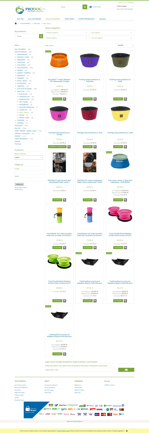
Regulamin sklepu (20, 392)
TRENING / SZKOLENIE (22, 133)
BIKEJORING (21, 60)
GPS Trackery (23, 102)
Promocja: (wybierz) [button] (97, 38)
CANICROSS (21, 62)
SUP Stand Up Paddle (24, 89)
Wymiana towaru (79, 390)
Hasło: (17, 176)
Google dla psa (24, 99)
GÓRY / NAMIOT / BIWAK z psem (26, 131)
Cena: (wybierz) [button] (95, 33)
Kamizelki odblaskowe (26, 107)
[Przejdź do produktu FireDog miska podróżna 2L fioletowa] (90, 64)
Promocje (18, 144)
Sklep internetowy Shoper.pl (74, 421)
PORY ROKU (19, 126)
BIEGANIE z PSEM (23, 57)
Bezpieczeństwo (19, 400)
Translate (130, 9)
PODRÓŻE (20, 78)
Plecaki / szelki (24, 118)
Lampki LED (23, 110)
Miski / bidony (24, 112)
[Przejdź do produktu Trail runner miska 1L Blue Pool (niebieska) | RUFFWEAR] (120, 165)
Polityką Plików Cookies (63, 431)
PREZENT (18, 136)
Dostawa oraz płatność (51, 385)
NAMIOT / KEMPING (24, 73)
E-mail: (17, 169)
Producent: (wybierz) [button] (52, 33)
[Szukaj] (85, 7)
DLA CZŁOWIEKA (20, 49)
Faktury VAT (48, 392)
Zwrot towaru (78, 387)
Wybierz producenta (20, 153)
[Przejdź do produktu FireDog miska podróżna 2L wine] (90, 117)
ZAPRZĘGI (20, 123)
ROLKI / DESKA (22, 81)
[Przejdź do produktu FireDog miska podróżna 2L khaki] (120, 64)
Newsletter (18, 390)
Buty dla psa (23, 94)
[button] (64, 99)
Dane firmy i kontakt (20, 385)
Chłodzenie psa (24, 97)
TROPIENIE (20, 120)
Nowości (17, 141)
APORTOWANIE (22, 54)
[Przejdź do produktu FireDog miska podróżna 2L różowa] (59, 117)
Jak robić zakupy (49, 390)
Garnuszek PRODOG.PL (21, 387)
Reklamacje (77, 385)
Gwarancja (77, 392)
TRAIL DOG (21, 91)
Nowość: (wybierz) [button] (51, 38)
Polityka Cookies (19, 395)
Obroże (21, 115)
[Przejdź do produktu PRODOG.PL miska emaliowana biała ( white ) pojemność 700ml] (90, 165)
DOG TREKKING (22, 68)
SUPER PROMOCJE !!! (21, 139)
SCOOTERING (21, 83)
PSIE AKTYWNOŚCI (21, 52)
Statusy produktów (50, 387)
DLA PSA (17, 128)
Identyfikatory (23, 104)
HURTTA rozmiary (109, 385)
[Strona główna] (31, 9)
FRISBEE (20, 70)
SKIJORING (20, 86)
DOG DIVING (21, 65)
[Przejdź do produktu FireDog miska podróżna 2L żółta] (120, 117)
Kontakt (17, 397)
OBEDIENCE (21, 75)
